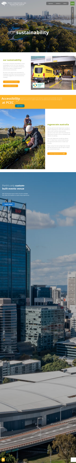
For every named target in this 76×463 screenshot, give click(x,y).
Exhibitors (58, 3)
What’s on (72, 10)
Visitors (64, 3)
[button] (72, 3)
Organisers (50, 3)
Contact (72, 20)
